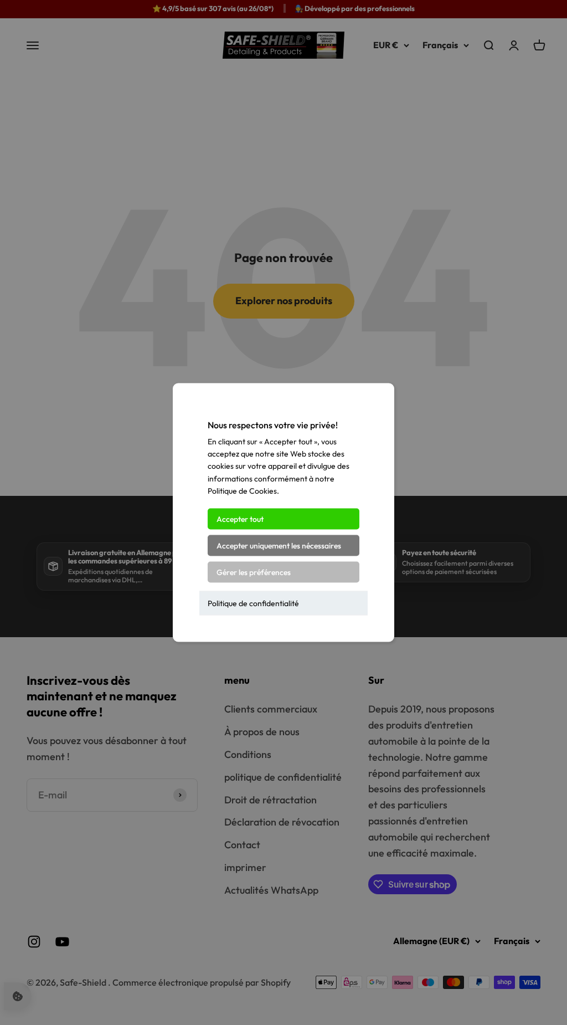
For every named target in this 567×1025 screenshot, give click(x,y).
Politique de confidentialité (253, 603)
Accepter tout (240, 519)
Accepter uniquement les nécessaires (279, 545)
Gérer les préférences (254, 572)
